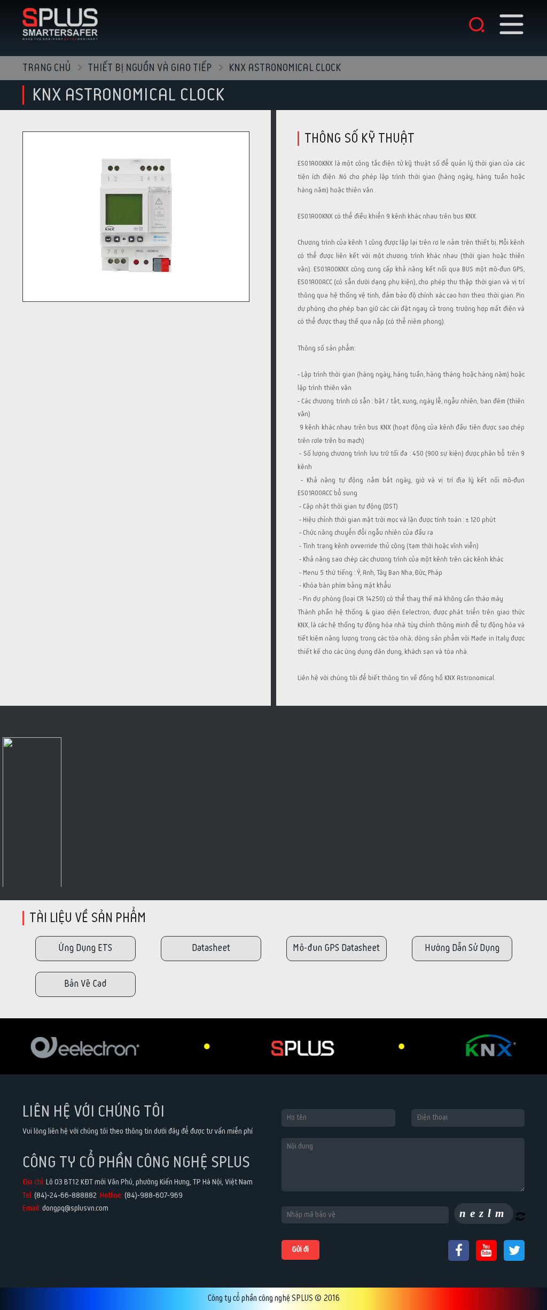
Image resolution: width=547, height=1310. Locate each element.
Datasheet (211, 948)
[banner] (60, 23)
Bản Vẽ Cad (85, 984)
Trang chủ (46, 68)
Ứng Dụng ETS (85, 948)
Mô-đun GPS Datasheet (336, 948)
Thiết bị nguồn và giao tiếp (151, 68)
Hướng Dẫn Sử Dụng (462, 948)
